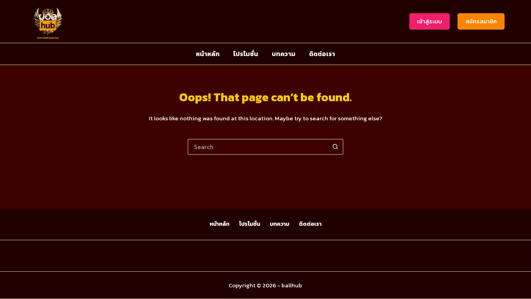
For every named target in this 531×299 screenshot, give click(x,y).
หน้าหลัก (208, 53)
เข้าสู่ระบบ (429, 21)
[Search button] (335, 147)
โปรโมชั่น (245, 53)
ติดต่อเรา (322, 53)
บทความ (283, 53)
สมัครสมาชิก (481, 21)
